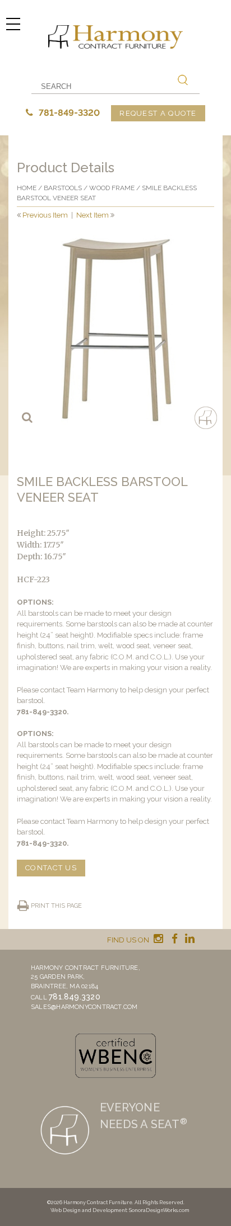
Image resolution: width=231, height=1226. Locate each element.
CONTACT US (51, 868)
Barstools (63, 188)
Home (26, 188)
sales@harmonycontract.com (84, 1007)
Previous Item (45, 215)
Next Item (92, 215)
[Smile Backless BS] (115, 330)
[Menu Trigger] (13, 23)
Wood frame (112, 188)
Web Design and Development (88, 1210)
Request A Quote (158, 113)
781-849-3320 (68, 112)
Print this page (56, 905)
